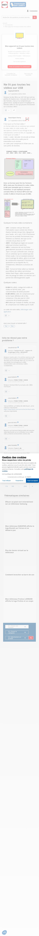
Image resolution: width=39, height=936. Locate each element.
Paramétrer (19, 481)
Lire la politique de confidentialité (12, 474)
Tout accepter (32, 481)
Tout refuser (6, 481)
